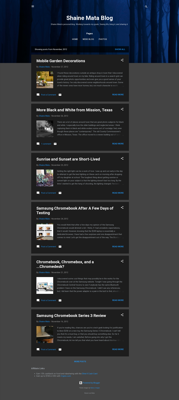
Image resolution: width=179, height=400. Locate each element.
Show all (120, 49)
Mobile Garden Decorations (60, 61)
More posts (80, 361)
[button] (122, 61)
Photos (103, 39)
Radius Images (95, 388)
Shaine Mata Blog (89, 17)
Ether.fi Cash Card (89, 373)
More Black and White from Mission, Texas (74, 110)
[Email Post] (60, 95)
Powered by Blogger (91, 383)
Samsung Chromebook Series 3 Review (71, 315)
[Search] (146, 7)
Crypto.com (66, 376)
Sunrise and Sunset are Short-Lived (68, 159)
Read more (118, 94)
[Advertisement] (139, 85)
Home (75, 39)
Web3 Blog (88, 39)
